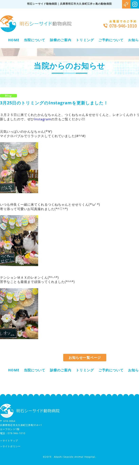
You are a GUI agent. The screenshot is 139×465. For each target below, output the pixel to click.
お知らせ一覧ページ (85, 357)
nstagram (43, 119)
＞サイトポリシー (10, 446)
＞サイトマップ (9, 440)
